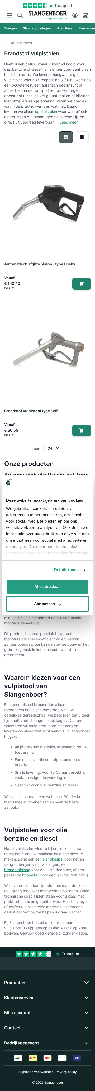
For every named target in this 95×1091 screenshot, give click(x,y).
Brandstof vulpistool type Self (31, 411)
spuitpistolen (46, 111)
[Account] (75, 15)
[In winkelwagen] (81, 284)
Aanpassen (44, 603)
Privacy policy (66, 1072)
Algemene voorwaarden (36, 1072)
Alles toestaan (47, 586)
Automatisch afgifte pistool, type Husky (39, 264)
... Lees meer (66, 122)
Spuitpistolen (21, 42)
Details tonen (66, 569)
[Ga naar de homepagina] (47, 15)
